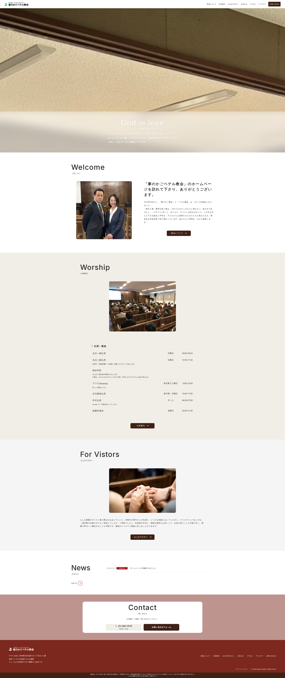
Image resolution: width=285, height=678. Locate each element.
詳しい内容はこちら (99, 387)
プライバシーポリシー (241, 669)
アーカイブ (262, 4)
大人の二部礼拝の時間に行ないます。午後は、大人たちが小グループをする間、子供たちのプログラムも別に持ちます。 (121, 376)
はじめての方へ (233, 4)
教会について (211, 4)
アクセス (253, 4)
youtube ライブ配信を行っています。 (105, 404)
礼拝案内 (222, 4)
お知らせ (244, 4)
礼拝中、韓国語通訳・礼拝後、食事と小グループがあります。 (114, 364)
